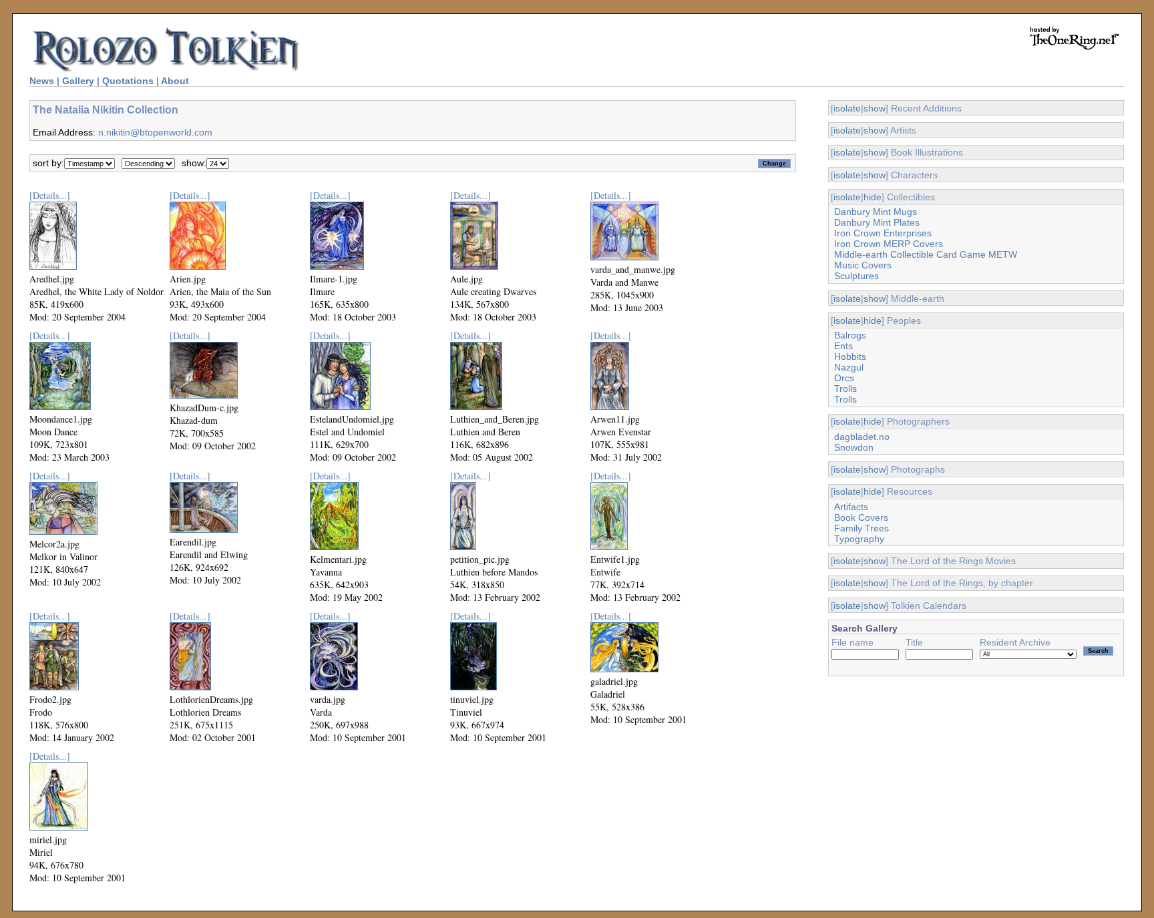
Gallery (78, 80)
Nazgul (848, 367)
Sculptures (856, 275)
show (874, 108)
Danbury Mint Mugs (875, 211)
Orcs (844, 378)
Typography (859, 538)
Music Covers (863, 265)
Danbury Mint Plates (877, 222)
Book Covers (861, 517)
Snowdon (854, 447)
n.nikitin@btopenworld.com (155, 132)
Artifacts (851, 506)
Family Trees (861, 528)
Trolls (845, 388)
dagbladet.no (862, 436)
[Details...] (49, 195)
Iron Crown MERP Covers (888, 243)
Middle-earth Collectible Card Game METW (925, 254)
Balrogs (850, 335)
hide (872, 197)
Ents (843, 345)
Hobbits (850, 356)
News (41, 80)
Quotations (128, 80)
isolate (847, 108)
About (175, 80)
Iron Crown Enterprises (883, 233)
